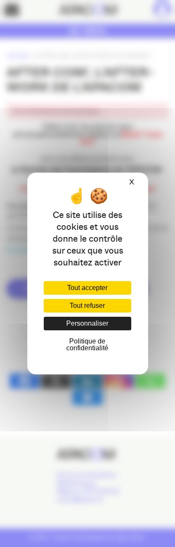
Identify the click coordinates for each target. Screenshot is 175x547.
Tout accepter (87, 287)
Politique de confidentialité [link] (87, 345)
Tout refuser (87, 305)
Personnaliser (87, 323)
